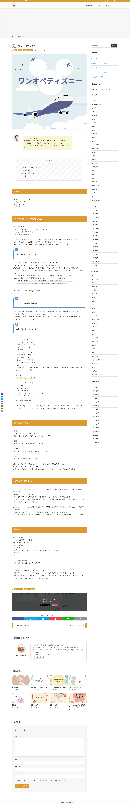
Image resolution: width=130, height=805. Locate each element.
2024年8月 (96, 217)
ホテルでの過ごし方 (28, 173)
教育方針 (95, 156)
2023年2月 (96, 247)
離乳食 (30, 50)
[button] (18, 618)
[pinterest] (110, 1)
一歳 (94, 123)
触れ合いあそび (97, 185)
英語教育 (95, 181)
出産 (94, 130)
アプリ (95, 108)
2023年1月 (96, 250)
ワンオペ (20, 50)
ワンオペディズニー (96, 67)
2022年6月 (96, 254)
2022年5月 (96, 258)
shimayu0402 (21, 655)
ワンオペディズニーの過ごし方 (32, 167)
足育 (94, 192)
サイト (16, 773)
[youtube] (112, 1)
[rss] (114, 1)
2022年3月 (96, 265)
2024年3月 (96, 225)
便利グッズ (96, 126)
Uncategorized (97, 104)
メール (17, 766)
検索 (113, 45)
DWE (94, 100)
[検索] (117, 1)
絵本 (94, 178)
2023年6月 (96, 239)
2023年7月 (96, 236)
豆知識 (95, 189)
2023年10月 (96, 232)
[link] (34, 657)
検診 (94, 159)
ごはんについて (27, 170)
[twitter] (105, 1)
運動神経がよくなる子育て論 (99, 63)
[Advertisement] (65, 22)
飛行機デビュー (97, 200)
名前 (17, 759)
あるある (95, 111)
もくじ (24, 164)
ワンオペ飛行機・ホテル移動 (99, 72)
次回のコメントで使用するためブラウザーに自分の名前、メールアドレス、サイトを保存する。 (43, 780)
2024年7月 (96, 221)
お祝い (95, 115)
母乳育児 (95, 167)
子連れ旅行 (25, 50)
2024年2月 (96, 228)
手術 (94, 152)
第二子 (95, 174)
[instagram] (108, 1)
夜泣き (95, 137)
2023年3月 (96, 243)
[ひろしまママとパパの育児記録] (13, 5)
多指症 (95, 134)
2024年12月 (96, 213)
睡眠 (94, 170)
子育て (15, 50)
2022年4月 (96, 261)
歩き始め (95, 163)
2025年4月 (96, 210)
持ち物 (24, 176)
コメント (18, 736)
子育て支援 (96, 145)
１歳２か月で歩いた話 (97, 77)
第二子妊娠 (94, 58)
